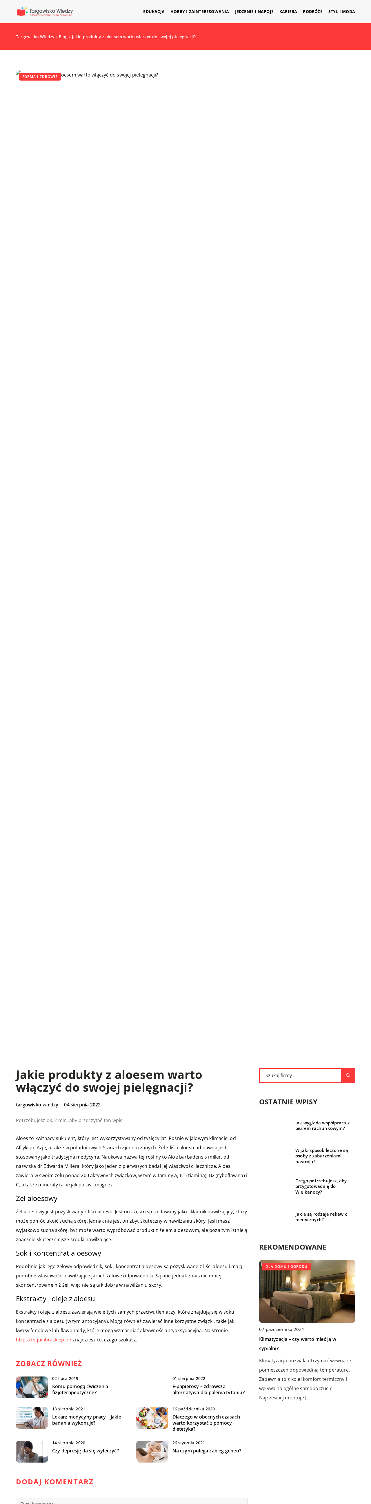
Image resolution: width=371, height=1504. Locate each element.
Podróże (312, 11)
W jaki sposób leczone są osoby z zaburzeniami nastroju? (321, 1156)
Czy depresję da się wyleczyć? (85, 1451)
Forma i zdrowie (40, 76)
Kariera (288, 11)
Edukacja (154, 11)
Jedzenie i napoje (254, 11)
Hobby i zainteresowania (199, 11)
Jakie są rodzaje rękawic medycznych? (321, 1217)
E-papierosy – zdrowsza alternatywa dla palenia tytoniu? (208, 1389)
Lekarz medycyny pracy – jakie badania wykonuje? (86, 1420)
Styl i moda (341, 11)
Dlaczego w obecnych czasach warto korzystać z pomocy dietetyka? (206, 1423)
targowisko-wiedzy (37, 1104)
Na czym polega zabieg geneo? (206, 1451)
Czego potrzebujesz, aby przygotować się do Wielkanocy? (321, 1186)
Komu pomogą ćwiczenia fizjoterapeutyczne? (80, 1389)
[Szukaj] (348, 1075)
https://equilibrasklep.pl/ (43, 1340)
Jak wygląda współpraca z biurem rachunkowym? (322, 1125)
